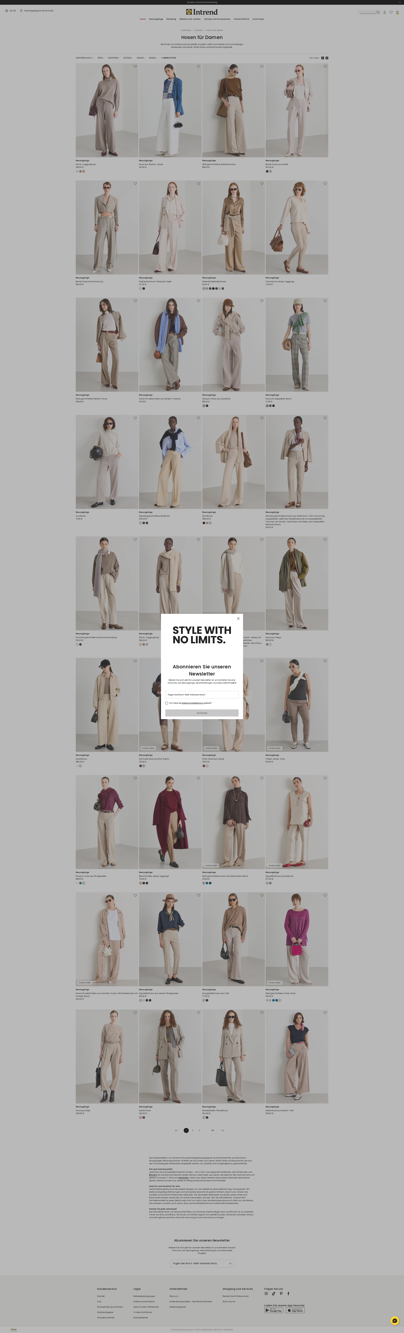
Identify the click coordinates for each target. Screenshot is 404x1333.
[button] (394, 1320)
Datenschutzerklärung (192, 703)
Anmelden (202, 712)
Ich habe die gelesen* (190, 703)
